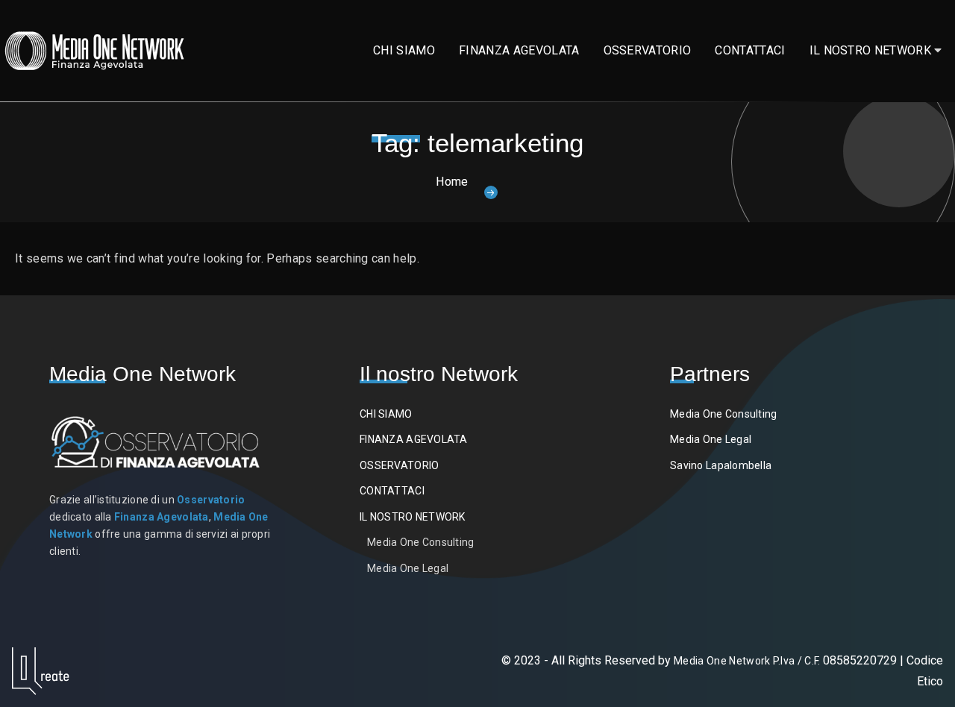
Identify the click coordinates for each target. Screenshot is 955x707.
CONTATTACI (750, 50)
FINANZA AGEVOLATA (519, 50)
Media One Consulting (421, 542)
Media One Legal (407, 568)
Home (452, 182)
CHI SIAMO (404, 50)
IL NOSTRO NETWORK (870, 50)
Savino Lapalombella (720, 465)
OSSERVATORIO (648, 50)
